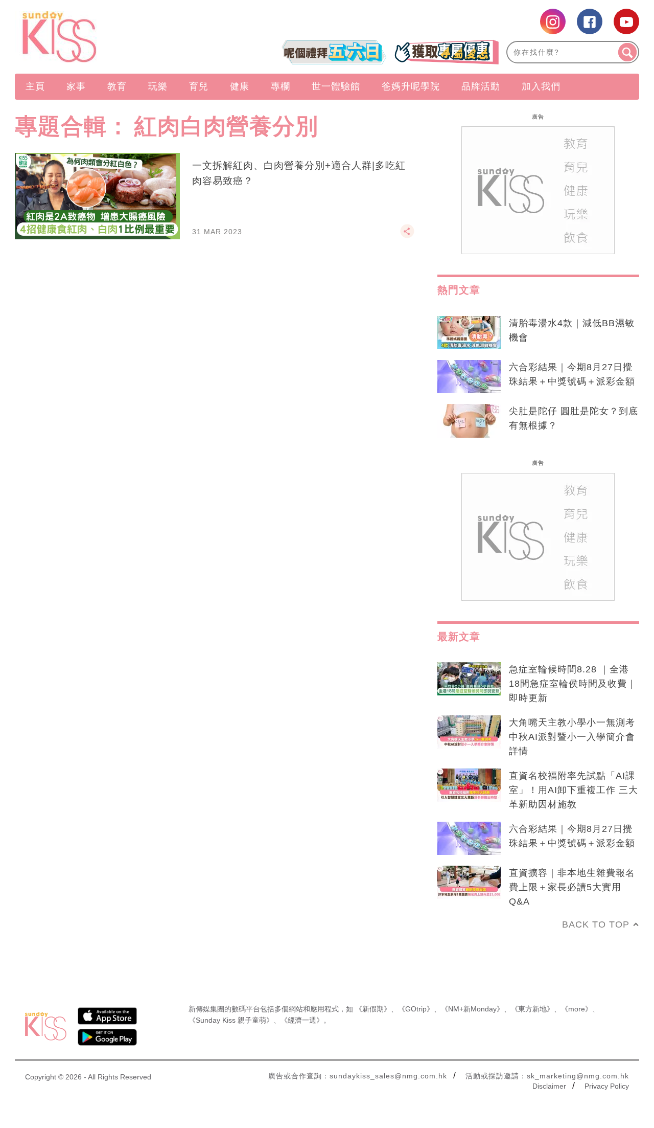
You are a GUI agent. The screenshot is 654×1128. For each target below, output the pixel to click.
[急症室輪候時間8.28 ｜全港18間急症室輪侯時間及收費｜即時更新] (469, 679)
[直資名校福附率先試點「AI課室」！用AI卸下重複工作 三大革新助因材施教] (469, 785)
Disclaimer (549, 1086)
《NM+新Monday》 (472, 1009)
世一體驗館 (336, 86)
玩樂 (158, 86)
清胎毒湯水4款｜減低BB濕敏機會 (572, 330)
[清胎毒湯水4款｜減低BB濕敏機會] (469, 333)
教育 (117, 86)
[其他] (407, 236)
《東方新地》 (532, 1009)
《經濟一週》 (302, 1020)
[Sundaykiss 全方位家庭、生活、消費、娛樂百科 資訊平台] (108, 36)
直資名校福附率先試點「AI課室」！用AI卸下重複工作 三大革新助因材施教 (573, 790)
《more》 (576, 1009)
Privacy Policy (607, 1086)
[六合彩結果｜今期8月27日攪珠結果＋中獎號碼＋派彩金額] (469, 377)
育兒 (198, 86)
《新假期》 (373, 1009)
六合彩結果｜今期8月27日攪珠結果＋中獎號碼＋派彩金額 (572, 374)
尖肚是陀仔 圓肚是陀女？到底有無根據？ (573, 418)
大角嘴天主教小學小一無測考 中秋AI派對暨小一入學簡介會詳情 (572, 736)
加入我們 (541, 86)
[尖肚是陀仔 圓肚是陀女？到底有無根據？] (469, 421)
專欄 (280, 86)
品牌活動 (480, 86)
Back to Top (595, 924)
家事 (76, 86)
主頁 (35, 86)
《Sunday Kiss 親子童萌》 (231, 1020)
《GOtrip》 (416, 1009)
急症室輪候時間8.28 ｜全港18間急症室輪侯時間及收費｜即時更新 (573, 683)
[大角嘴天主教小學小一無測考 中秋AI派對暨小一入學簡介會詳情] (469, 732)
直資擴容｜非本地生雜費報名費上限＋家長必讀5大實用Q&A (572, 887)
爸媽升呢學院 (411, 86)
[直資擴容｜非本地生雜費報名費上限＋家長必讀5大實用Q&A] (469, 882)
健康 (239, 86)
